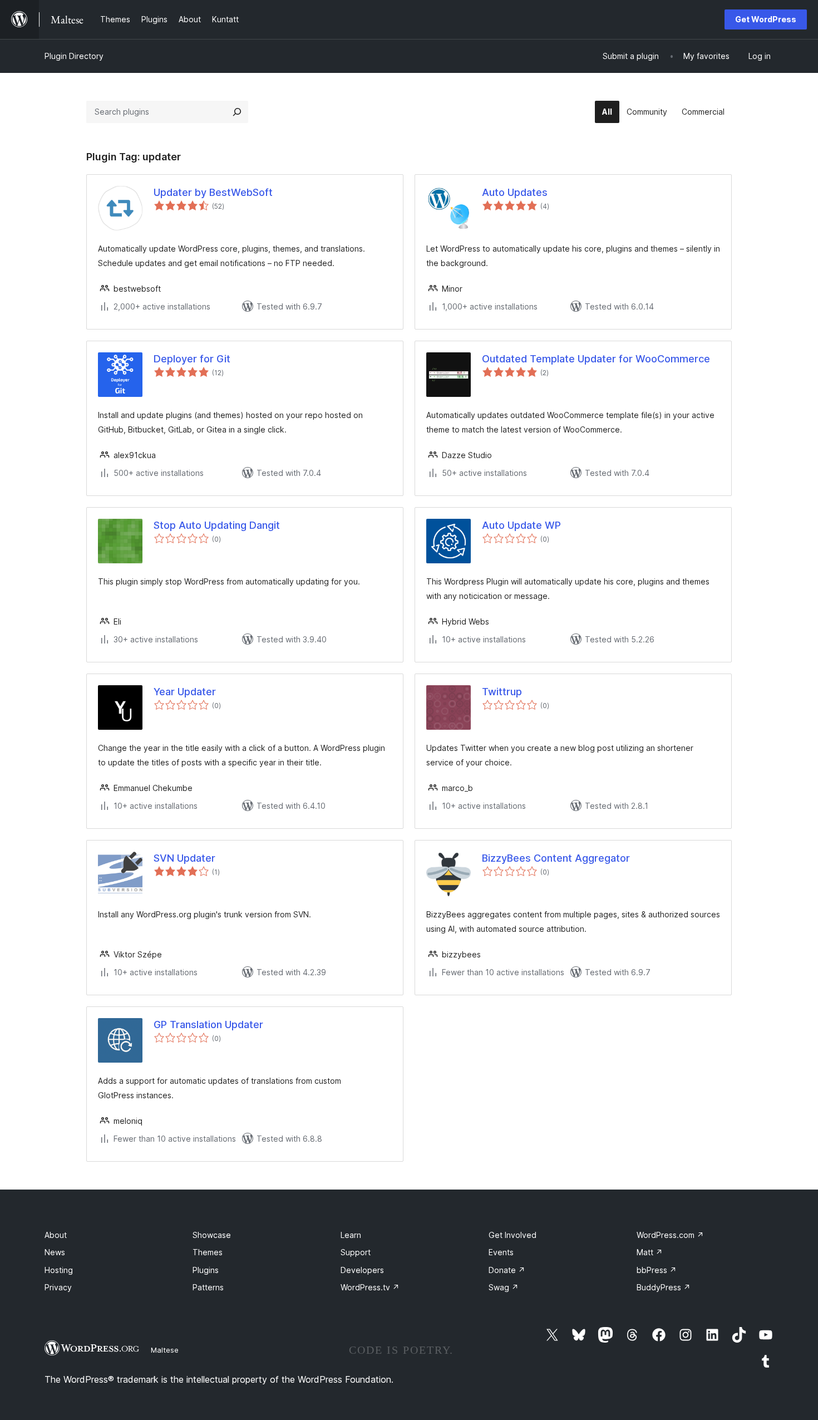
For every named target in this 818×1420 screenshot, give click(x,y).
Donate (507, 1270)
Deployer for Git (192, 359)
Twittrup (502, 691)
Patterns (208, 1287)
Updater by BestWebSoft (213, 192)
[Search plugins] (237, 112)
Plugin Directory (74, 56)
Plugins (206, 1270)
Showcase (212, 1235)
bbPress (657, 1270)
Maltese (165, 1349)
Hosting (59, 1270)
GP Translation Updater (208, 1024)
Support (356, 1252)
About (56, 1235)
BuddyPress (664, 1287)
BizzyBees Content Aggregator (556, 858)
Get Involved (512, 1235)
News (55, 1252)
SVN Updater (184, 858)
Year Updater (185, 691)
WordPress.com (670, 1235)
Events (501, 1252)
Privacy (58, 1287)
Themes (208, 1252)
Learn (351, 1235)
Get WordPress (765, 19)
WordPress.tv (370, 1287)
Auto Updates (515, 192)
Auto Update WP (521, 525)
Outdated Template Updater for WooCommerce (596, 359)
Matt (650, 1252)
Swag (504, 1287)
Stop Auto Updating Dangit (217, 525)
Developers (362, 1270)
